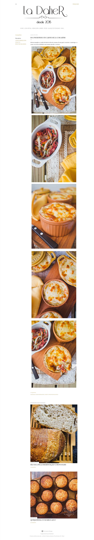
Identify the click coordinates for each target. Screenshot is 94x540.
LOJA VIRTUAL (28, 28)
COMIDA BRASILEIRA (20, 40)
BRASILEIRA (35, 28)
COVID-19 (17, 42)
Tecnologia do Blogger (48, 531)
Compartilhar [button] (18, 35)
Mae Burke (51, 533)
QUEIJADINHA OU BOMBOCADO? (43, 520)
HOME (22, 28)
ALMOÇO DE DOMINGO (54, 28)
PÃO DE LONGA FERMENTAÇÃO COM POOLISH (48, 465)
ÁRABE (41, 28)
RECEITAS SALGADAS (20, 44)
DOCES (45, 28)
